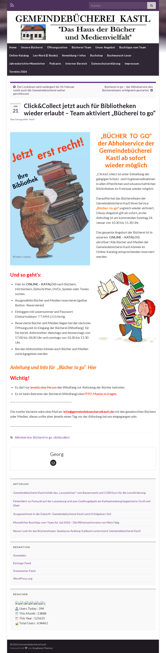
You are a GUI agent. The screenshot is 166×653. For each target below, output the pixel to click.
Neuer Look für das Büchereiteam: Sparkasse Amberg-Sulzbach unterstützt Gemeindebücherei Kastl (76, 531)
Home (13, 47)
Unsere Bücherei (32, 47)
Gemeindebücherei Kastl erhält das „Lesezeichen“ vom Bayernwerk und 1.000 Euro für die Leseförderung (79, 492)
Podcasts (55, 63)
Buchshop (96, 55)
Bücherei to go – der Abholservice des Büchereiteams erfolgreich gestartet (127, 88)
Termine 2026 (18, 71)
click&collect (61, 437)
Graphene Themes (42, 648)
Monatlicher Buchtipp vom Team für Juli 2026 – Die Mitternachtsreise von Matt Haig (66, 522)
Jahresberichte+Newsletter (27, 63)
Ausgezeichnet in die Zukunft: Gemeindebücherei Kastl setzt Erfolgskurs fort (62, 514)
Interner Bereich (76, 63)
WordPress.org (22, 578)
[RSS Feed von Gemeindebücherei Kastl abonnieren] (12, 4)
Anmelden (19, 555)
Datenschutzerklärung (105, 63)
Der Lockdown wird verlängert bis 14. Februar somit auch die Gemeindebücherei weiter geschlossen (43, 90)
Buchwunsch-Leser (119, 55)
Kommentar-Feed (24, 570)
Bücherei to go (42, 437)
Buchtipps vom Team (132, 47)
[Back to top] (157, 644)
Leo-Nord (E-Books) (45, 55)
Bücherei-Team (81, 47)
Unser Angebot (105, 47)
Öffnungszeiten (57, 47)
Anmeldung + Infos (74, 55)
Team (32, 119)
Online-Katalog (19, 55)
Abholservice (23, 437)
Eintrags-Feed (22, 563)
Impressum (132, 63)
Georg (18, 119)
